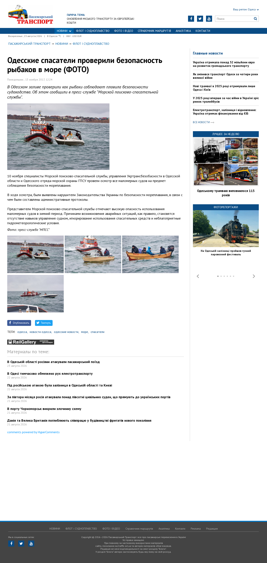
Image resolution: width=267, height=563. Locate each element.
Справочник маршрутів (154, 31)
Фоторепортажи (226, 207)
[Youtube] (209, 19)
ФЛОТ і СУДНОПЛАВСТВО (92, 31)
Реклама (196, 528)
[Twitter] (200, 19)
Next (254, 276)
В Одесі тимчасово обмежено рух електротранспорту (50, 373)
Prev (198, 276)
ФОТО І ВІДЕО (123, 31)
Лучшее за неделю (225, 134)
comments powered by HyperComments (33, 432)
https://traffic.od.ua (30, 14)
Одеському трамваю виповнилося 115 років (226, 193)
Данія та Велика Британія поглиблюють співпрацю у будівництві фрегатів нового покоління (79, 420)
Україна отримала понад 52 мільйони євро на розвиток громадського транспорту (224, 64)
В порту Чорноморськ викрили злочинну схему (44, 408)
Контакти (203, 31)
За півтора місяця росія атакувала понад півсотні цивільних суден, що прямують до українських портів (88, 397)
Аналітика (183, 31)
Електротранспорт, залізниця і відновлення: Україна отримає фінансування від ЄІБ (224, 111)
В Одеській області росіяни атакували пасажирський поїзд (53, 361)
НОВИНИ (62, 31)
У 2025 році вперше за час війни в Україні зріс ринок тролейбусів (226, 99)
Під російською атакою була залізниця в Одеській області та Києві (59, 385)
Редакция (212, 528)
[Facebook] (191, 19)
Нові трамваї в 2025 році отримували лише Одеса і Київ (224, 87)
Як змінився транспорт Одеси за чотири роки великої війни (225, 76)
